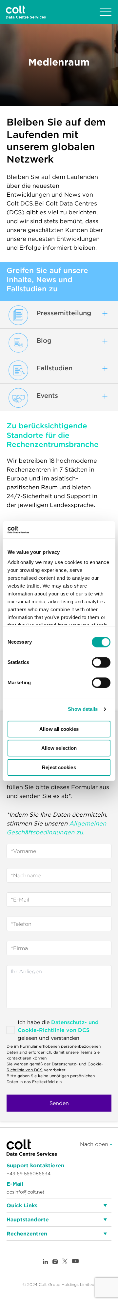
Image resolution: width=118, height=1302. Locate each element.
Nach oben (95, 1144)
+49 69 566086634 (28, 1173)
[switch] (101, 662)
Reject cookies (59, 767)
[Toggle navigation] (105, 12)
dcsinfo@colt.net (26, 1192)
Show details (83, 709)
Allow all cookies (59, 729)
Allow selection (59, 748)
